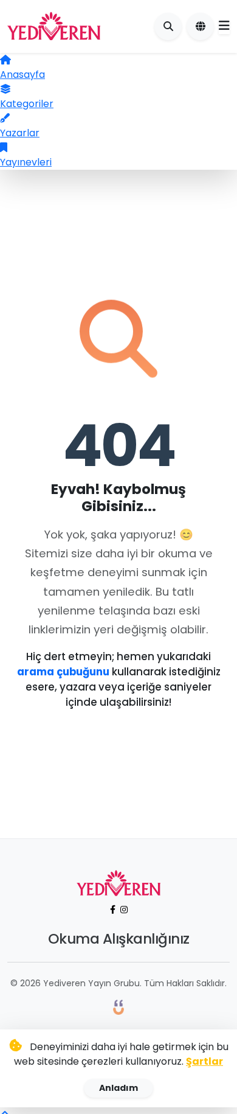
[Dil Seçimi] (200, 26)
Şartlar (204, 1061)
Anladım (118, 1088)
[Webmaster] (118, 1007)
